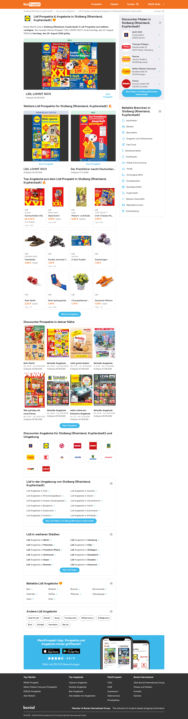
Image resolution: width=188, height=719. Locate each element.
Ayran (57, 618)
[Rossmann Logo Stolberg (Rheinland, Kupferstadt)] (62, 446)
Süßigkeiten (103, 618)
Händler (114, 4)
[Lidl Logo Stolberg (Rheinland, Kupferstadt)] (46, 446)
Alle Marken (29, 695)
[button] (70, 69)
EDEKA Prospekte (32, 691)
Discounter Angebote (65, 11)
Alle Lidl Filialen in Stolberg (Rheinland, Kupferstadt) (69, 521)
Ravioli (65, 625)
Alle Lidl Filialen (69, 570)
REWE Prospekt (31, 682)
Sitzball (40, 625)
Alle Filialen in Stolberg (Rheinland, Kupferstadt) (142, 93)
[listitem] (35, 207)
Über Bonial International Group (149, 682)
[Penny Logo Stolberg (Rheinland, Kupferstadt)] (93, 446)
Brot (30, 625)
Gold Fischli (33, 618)
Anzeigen (157, 11)
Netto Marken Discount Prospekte (40, 687)
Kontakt (137, 691)
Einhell (47, 618)
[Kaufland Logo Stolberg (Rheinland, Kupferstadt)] (46, 457)
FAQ (109, 682)
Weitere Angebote (69, 314)
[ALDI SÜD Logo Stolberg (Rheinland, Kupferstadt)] (31, 446)
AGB (109, 687)
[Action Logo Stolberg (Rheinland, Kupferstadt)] (77, 457)
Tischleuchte (70, 618)
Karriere (137, 695)
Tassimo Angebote (78, 682)
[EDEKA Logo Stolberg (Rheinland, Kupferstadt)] (109, 446)
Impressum (112, 691)
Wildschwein (87, 618)
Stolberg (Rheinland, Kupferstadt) (38, 11)
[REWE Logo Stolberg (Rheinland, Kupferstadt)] (77, 446)
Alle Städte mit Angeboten (82, 695)
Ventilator (53, 625)
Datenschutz (113, 695)
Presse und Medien (143, 687)
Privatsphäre (113, 700)
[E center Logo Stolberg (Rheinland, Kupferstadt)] (93, 457)
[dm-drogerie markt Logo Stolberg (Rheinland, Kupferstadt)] (62, 457)
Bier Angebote (76, 691)
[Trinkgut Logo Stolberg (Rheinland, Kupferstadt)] (31, 469)
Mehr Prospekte (69, 425)
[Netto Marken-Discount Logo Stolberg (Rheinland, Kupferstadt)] (31, 457)
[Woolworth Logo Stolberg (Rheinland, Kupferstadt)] (109, 457)
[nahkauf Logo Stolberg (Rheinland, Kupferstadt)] (46, 469)
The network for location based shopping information (138, 708)
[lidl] (27, 18)
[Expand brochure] (70, 66)
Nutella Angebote (77, 687)
